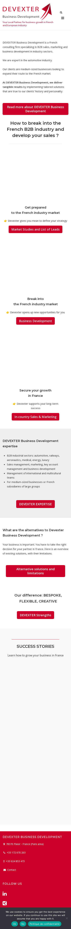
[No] (66, 918)
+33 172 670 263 (16, 852)
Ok (14, 924)
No (23, 924)
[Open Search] (61, 12)
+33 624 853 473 (15, 861)
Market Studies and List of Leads (35, 229)
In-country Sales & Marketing (35, 417)
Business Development (35, 321)
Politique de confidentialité (45, 924)
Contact (11, 869)
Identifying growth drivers (27, 812)
